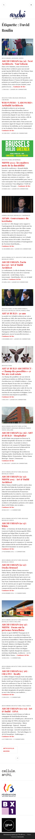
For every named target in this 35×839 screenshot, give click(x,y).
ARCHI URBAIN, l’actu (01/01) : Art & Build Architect (14, 264)
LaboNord (14, 58)
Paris (28, 310)
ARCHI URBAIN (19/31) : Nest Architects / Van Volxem (17, 62)
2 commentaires (18, 739)
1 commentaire (16, 510)
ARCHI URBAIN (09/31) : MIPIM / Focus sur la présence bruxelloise (15, 627)
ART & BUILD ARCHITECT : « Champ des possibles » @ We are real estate (17, 371)
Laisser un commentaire (18, 89)
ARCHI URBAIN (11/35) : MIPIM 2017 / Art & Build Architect (15, 479)
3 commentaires (20, 593)
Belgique (15, 98)
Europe (18, 310)
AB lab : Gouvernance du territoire (15, 220)
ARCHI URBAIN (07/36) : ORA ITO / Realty (15, 672)
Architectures (7, 98)
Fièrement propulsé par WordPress (14, 834)
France (23, 310)
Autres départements (20, 308)
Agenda (4, 215)
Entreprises (17, 160)
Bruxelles (22, 98)
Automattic (20, 837)
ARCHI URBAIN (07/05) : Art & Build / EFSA (17, 710)
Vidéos (21, 58)
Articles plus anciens (8, 749)
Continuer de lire (19, 87)
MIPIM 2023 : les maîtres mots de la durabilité (15, 164)
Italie (24, 705)
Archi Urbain (6, 58)
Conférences (25, 215)
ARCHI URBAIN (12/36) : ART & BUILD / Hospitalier (17, 434)
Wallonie (10, 430)
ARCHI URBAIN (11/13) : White (14, 525)
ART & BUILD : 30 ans (14, 313)
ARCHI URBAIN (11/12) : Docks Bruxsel (14, 566)
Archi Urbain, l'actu (8, 257)
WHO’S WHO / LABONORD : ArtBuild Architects (17, 104)
